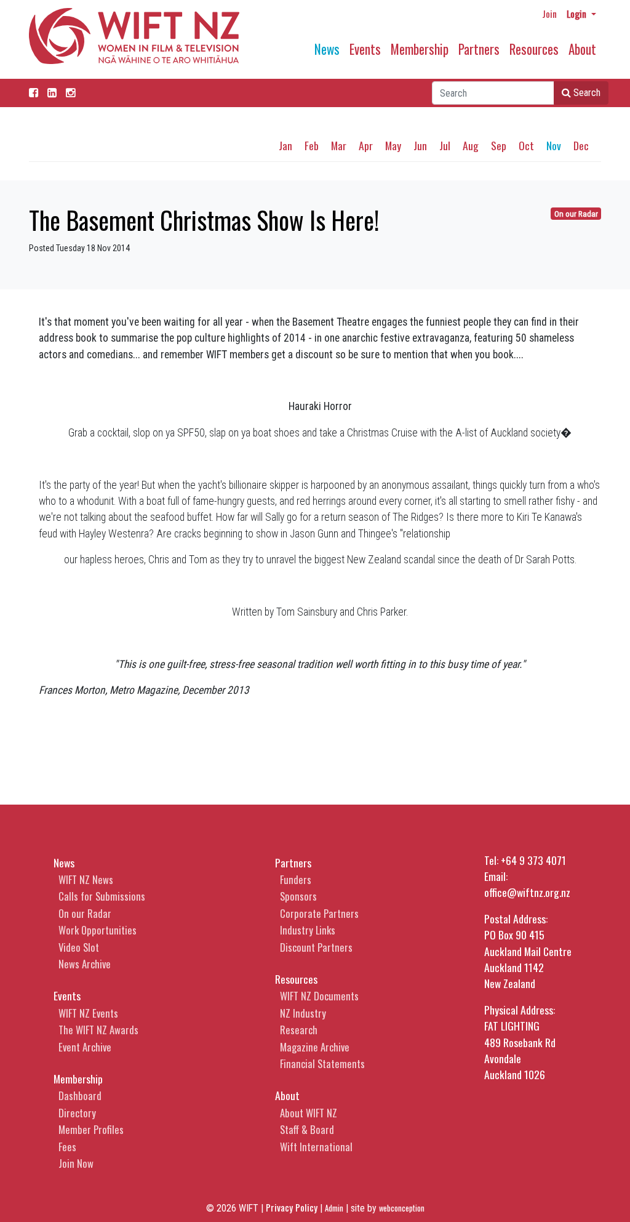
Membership (420, 48)
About (582, 48)
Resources (534, 48)
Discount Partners (316, 947)
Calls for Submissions (101, 896)
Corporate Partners (319, 913)
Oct (526, 145)
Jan (285, 145)
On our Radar (576, 214)
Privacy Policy (291, 1207)
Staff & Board (307, 1129)
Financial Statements (322, 1063)
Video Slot (78, 947)
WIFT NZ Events (88, 1013)
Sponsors (298, 896)
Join (549, 13)
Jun (420, 145)
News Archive (84, 963)
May (393, 145)
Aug (471, 145)
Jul (444, 145)
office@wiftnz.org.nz (527, 892)
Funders (295, 879)
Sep (498, 145)
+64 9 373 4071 (533, 860)
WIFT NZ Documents (319, 995)
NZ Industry (303, 1013)
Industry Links (307, 930)
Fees (67, 1146)
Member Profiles (91, 1129)
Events (365, 48)
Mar (338, 145)
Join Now (76, 1163)
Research (298, 1029)
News (327, 48)
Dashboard (80, 1095)
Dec (581, 145)
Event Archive (84, 1047)
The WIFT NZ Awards (98, 1029)
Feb (312, 145)
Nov (553, 145)
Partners (479, 48)
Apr (366, 145)
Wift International (316, 1146)
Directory (77, 1112)
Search (585, 92)
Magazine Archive (314, 1047)
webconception (402, 1208)
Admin (334, 1208)
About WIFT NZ (308, 1112)
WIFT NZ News (85, 879)
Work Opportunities (97, 930)
